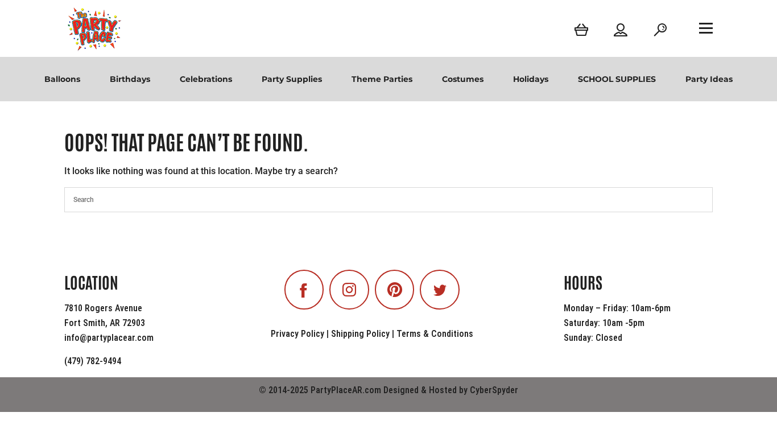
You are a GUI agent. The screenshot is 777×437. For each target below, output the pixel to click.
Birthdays (130, 79)
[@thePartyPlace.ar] (349, 289)
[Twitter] (439, 289)
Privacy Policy (297, 333)
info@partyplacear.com (109, 337)
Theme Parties (382, 79)
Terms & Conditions (434, 333)
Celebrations (206, 79)
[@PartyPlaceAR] (304, 289)
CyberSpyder (494, 390)
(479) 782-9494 (92, 361)
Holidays (530, 79)
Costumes (462, 79)
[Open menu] (706, 28)
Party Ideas (709, 79)
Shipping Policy (360, 333)
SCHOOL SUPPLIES (617, 79)
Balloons (62, 79)
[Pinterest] (395, 289)
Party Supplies (292, 79)
